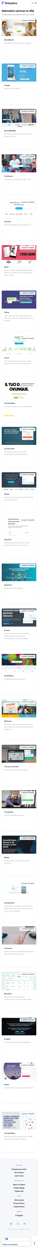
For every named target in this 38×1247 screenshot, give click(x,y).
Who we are (19, 1200)
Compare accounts (19, 1169)
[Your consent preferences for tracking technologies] (34, 1243)
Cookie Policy (19, 1207)
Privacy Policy (19, 1203)
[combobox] (31, 3)
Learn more (19, 1176)
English (20, 1215)
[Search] (31, 3)
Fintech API (19, 1191)
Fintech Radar (19, 1188)
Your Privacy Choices (18, 1239)
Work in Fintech (19, 1185)
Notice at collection (10, 1244)
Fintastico (9, 3)
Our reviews (19, 1172)
